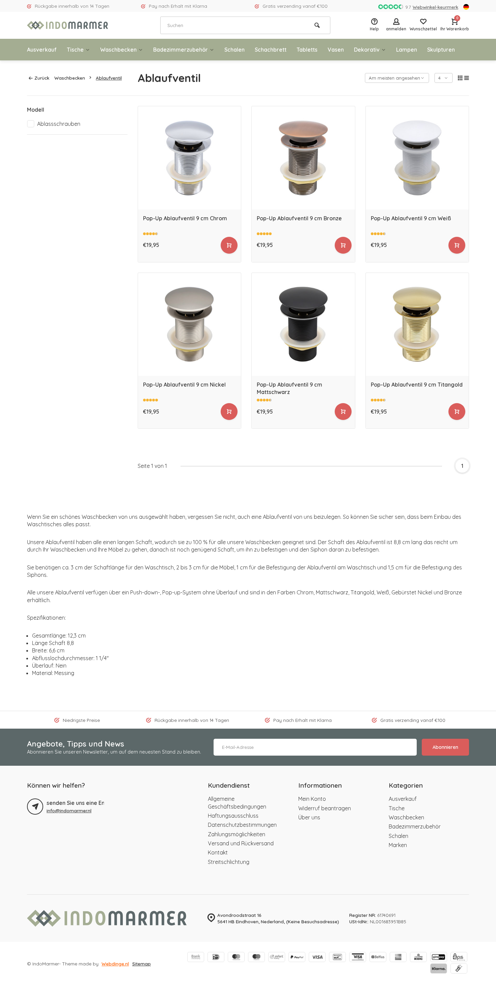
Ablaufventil (109, 78)
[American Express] (398, 957)
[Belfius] (377, 957)
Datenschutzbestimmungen (242, 824)
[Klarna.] (438, 969)
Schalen (234, 49)
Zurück (41, 78)
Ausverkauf (42, 49)
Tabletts (307, 49)
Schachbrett (270, 49)
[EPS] (458, 957)
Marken (398, 845)
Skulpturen (441, 49)
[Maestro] (256, 957)
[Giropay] (438, 957)
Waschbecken (118, 49)
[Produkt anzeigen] (229, 245)
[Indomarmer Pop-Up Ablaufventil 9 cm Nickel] (189, 324)
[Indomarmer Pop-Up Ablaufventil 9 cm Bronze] (303, 157)
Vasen (336, 49)
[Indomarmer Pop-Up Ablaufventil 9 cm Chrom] (189, 157)
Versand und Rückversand (241, 843)
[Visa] (317, 957)
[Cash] (458, 969)
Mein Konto (312, 798)
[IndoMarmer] (67, 25)
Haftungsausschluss (233, 815)
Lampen (406, 49)
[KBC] (418, 957)
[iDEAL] (216, 957)
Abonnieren (445, 747)
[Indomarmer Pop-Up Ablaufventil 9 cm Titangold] (417, 324)
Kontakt (218, 852)
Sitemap (141, 963)
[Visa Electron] (357, 957)
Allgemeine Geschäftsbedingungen (237, 802)
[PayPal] (296, 957)
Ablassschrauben (58, 123)
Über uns (309, 817)
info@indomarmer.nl (69, 810)
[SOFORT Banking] (276, 957)
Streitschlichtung (228, 862)
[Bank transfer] (195, 957)
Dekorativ (367, 49)
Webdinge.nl (115, 963)
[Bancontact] (337, 957)
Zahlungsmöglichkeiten (236, 834)
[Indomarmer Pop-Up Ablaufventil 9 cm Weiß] (417, 157)
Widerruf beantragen (324, 808)
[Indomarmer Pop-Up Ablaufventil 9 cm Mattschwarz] (303, 324)
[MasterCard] (236, 957)
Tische (75, 49)
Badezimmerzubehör (180, 49)
